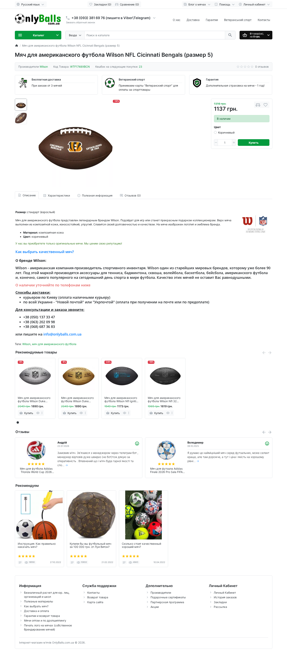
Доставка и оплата (36, 611)
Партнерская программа (167, 602)
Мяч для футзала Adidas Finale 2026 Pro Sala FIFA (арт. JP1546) (36, 470)
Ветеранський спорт (237, 19)
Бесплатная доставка (46, 79)
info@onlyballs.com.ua (62, 334)
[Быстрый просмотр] (37, 413)
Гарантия (212, 79)
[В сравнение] (258, 105)
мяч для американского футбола (54, 344)
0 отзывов (262, 66)
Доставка (193, 19)
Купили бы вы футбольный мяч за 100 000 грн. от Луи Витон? (90, 545)
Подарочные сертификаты (168, 597)
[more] (42, 413)
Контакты (264, 19)
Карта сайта (95, 602)
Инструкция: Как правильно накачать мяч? (37, 545)
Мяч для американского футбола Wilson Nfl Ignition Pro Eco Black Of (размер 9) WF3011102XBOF (121, 399)
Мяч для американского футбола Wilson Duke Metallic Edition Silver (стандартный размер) (34, 399)
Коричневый (226, 132)
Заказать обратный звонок (80, 22)
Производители (161, 592)
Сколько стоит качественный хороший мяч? (141, 545)
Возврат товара (97, 597)
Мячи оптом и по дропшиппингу (45, 620)
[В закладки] (265, 105)
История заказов (225, 597)
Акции (155, 606)
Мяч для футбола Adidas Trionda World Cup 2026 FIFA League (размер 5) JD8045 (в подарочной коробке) (166, 470)
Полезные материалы (38, 601)
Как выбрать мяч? (36, 606)
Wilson (26, 344)
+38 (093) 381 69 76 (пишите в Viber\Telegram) (111, 18)
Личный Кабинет (225, 592)
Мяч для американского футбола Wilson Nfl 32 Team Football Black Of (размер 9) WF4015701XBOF (164, 399)
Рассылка (220, 606)
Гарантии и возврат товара (42, 615)
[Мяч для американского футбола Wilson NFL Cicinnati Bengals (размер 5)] (75, 143)
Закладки (220, 602)
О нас (176, 19)
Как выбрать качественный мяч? (44, 251)
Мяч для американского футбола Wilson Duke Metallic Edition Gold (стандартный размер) (77, 399)
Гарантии (212, 19)
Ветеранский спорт (132, 79)
